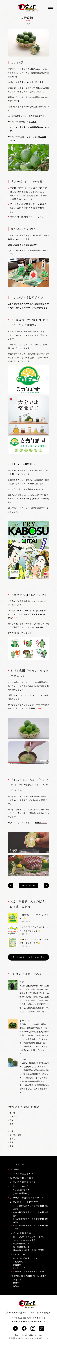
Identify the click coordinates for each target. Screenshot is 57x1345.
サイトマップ (19, 1268)
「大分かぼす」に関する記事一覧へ (28, 957)
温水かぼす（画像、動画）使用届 (28, 1250)
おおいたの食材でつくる (23, 1181)
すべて (12, 1113)
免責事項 (17, 1264)
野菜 (11, 1120)
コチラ (41, 116)
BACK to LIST (28, 885)
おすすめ (13, 1116)
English (17, 1279)
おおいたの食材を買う (22, 1177)
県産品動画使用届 (21, 1243)
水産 (11, 1146)
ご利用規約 (18, 1261)
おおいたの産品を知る (22, 1173)
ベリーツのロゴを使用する (25, 1240)
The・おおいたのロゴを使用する (28, 1237)
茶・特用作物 (15, 1135)
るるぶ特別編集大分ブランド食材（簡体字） (30, 1227)
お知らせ (14, 1169)
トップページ (17, 1165)
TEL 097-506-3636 (18, 1321)
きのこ (12, 1139)
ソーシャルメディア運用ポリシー (28, 1271)
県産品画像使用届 (21, 1246)
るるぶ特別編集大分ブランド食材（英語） (30, 1214)
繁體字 (16, 1282)
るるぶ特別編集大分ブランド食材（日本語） (30, 1207)
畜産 (11, 1142)
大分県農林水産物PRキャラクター (28, 1197)
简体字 (16, 1286)
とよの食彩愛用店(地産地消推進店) (21, 1192)
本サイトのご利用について (25, 1258)
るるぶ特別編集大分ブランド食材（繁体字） (30, 1220)
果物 (11, 1124)
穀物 (11, 1131)
